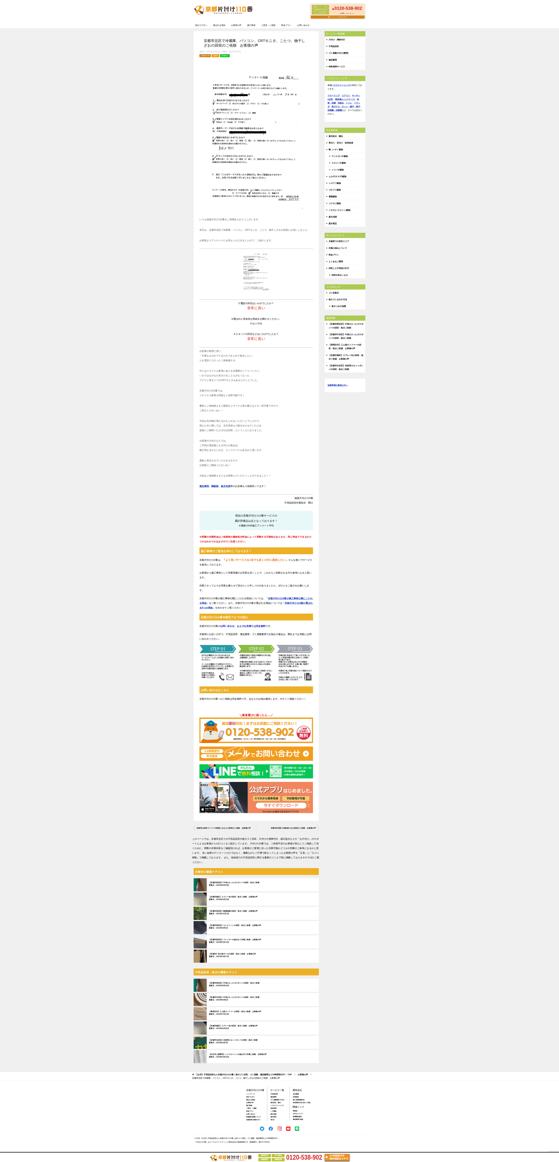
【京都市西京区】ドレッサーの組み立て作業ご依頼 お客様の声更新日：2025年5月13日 (235, 941)
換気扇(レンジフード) (345, 99)
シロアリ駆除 (335, 183)
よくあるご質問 (336, 261)
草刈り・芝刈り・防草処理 (341, 143)
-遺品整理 (273, 1097)
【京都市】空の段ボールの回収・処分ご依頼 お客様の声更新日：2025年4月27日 (232, 955)
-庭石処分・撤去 (275, 1102)
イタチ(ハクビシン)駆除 (340, 210)
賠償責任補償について (253, 1117)
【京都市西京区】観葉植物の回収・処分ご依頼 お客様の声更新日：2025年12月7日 (233, 912)
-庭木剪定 (273, 1117)
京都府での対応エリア (339, 241)
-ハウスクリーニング (277, 1105)
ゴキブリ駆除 (335, 190)
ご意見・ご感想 (268, 25)
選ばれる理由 (219, 25)
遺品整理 (204, 486)
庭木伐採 (226, 486)
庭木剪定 (333, 223)
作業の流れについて (338, 248)
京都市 (215, 56)
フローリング (334, 95)
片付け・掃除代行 (337, 39)
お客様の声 (236, 25)
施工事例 (251, 25)
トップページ (250, 1094)
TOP (244, 1074)
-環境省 (295, 1111)
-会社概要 (296, 1094)
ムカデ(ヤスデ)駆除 (337, 176)
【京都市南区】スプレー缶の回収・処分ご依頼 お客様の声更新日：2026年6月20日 (233, 898)
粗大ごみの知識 (339, 306)
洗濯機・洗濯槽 (335, 110)
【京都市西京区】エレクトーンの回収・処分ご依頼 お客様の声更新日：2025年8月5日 (235, 926)
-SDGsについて (298, 1113)
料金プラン (286, 25)
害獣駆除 (333, 196)
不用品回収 (334, 46)
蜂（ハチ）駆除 (336, 149)
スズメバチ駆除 (339, 163)
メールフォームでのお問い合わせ (338, 17)
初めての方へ (201, 25)
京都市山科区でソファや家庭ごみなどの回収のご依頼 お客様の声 (224, 828)
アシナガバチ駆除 (340, 156)
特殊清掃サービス (337, 66)
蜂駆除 (215, 486)
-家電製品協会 (297, 1116)
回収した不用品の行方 (339, 268)
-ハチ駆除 (273, 1111)
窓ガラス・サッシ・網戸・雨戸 (346, 106)
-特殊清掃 (273, 1108)
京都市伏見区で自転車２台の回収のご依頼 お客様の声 (293, 828)
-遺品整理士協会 (298, 1119)
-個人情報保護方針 (299, 1100)
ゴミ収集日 (334, 293)
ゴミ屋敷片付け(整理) (339, 53)
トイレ (349, 103)
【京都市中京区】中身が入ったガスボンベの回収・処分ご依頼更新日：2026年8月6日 (234, 998)
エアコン (346, 95)
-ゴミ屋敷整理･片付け (277, 1100)
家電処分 (224, 56)
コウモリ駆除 (335, 203)
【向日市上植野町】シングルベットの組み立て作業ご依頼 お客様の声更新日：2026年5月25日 (238, 1055)
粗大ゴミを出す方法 (338, 299)
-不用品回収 (274, 1094)
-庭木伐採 (273, 1114)
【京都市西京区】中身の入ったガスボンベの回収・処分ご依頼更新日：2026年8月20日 (234, 883)
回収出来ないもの (340, 275)
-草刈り (272, 1120)
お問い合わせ (303, 25)
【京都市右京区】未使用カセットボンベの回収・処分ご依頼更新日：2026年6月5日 (233, 1041)
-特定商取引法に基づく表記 (302, 1102)
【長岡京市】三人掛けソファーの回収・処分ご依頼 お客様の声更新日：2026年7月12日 (235, 1012)
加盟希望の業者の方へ (338, 385)
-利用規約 (296, 1097)
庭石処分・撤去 (336, 136)
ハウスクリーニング (341, 85)
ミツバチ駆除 (338, 170)
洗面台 (341, 103)
